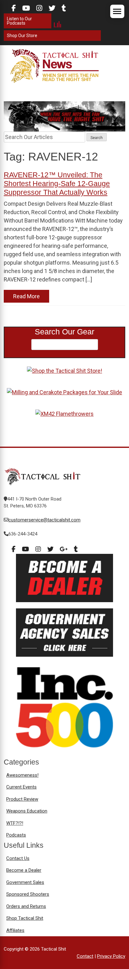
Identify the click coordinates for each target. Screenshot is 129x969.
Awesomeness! (22, 775)
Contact (85, 956)
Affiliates (15, 930)
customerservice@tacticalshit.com (44, 520)
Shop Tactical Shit (24, 918)
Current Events (21, 787)
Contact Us (17, 858)
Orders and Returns (26, 906)
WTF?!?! (14, 823)
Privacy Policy (111, 956)
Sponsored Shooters (27, 894)
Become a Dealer (23, 870)
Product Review (22, 799)
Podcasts (16, 835)
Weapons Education (26, 811)
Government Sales (25, 882)
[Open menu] (117, 11)
